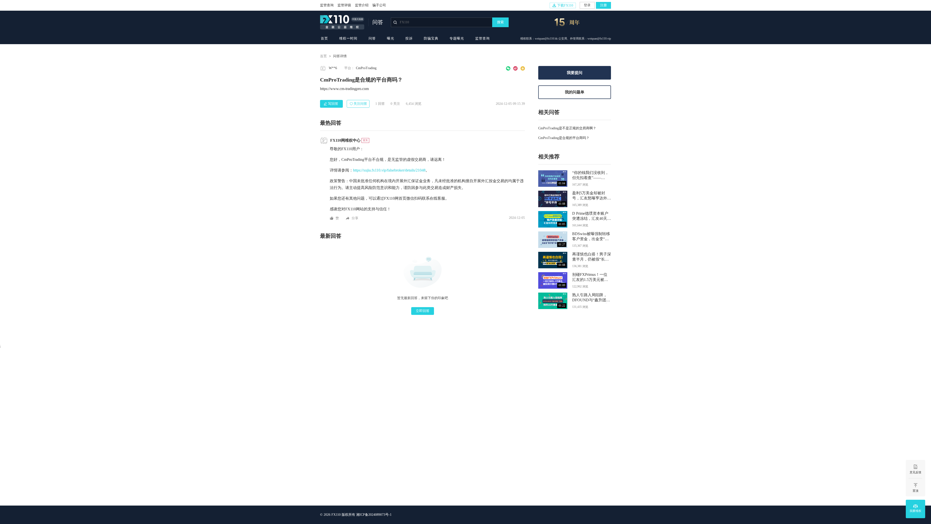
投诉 (409, 38)
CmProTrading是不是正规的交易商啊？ (567, 128)
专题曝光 (456, 38)
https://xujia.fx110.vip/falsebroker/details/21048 (389, 170)
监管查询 (327, 5)
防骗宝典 (431, 38)
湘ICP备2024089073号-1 (374, 514)
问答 (372, 38)
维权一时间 (348, 38)
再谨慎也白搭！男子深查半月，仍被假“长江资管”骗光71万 (591, 257)
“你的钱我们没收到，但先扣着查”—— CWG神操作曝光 (590, 176)
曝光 (390, 38)
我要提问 (574, 73)
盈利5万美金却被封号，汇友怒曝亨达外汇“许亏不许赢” (591, 196)
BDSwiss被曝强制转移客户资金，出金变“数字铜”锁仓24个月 (591, 237)
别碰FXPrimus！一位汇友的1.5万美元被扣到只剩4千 (590, 277)
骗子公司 (379, 5)
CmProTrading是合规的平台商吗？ (563, 138)
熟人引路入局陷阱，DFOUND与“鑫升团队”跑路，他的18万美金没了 (590, 298)
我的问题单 (574, 92)
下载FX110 (565, 5)
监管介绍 (362, 5)
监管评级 (344, 5)
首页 (324, 38)
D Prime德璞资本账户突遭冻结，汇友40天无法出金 (591, 216)
